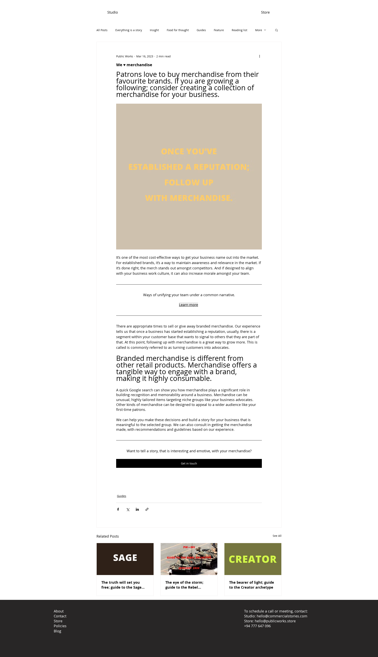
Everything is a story (128, 30)
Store (58, 621)
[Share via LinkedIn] (137, 509)
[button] (276, 30)
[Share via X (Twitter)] (128, 509)
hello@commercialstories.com (282, 616)
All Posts (101, 30)
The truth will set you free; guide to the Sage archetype (121, 585)
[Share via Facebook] (118, 509)
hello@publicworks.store (275, 621)
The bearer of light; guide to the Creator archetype (251, 585)
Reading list (239, 30)
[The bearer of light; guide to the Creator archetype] (252, 559)
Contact (60, 616)
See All (277, 536)
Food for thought (178, 30)
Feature (219, 30)
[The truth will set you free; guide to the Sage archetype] (125, 559)
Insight (154, 30)
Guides (201, 30)
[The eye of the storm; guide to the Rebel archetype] (189, 559)
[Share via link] (147, 509)
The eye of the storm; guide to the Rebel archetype (184, 585)
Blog (57, 631)
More (258, 30)
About (59, 611)
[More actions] (259, 56)
